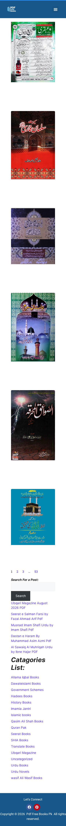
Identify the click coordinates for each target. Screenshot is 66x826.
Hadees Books (21, 696)
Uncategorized (22, 759)
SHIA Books (19, 740)
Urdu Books (19, 765)
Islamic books (21, 715)
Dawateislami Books (26, 683)
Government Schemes (27, 690)
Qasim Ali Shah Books (27, 721)
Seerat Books (21, 734)
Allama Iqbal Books (25, 677)
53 (36, 571)
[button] (55, 9)
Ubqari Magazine (23, 753)
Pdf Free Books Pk (39, 814)
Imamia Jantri (21, 709)
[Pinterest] (37, 807)
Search (21, 596)
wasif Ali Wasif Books (26, 778)
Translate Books (23, 746)
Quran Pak (18, 727)
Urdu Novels (20, 771)
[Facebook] (29, 807)
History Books (21, 702)
